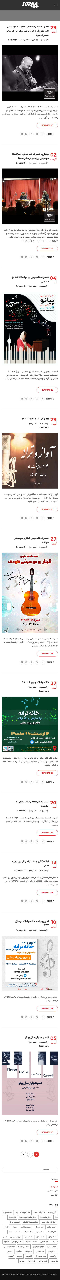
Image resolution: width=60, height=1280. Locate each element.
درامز (15, 1227)
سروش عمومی (15, 1236)
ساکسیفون (40, 1236)
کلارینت (29, 1256)
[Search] (54, 1170)
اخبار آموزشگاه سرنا (23, 1212)
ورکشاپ (53, 1256)
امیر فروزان (39, 1227)
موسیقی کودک (23, 1246)
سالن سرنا (32, 40)
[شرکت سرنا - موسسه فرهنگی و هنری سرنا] (31, 5)
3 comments (20, 870)
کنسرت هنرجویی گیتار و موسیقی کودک (31, 540)
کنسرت (19, 1256)
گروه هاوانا (43, 1261)
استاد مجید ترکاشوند (30, 1222)
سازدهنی (39, 1232)
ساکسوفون (52, 1236)
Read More (47, 125)
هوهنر (9, 1251)
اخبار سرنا (24, 40)
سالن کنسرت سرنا (15, 1232)
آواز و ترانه (52, 1212)
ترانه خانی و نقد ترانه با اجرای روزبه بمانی (30, 864)
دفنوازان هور (51, 1232)
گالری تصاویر (53, 1190)
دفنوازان (6, 1227)
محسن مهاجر (17, 1241)
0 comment (13, 40)
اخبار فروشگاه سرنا (49, 1222)
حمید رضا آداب (25, 1227)
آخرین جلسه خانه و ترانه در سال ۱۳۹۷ (32, 923)
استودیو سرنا (15, 1222)
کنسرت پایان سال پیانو (37, 1037)
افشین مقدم (51, 1227)
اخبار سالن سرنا (45, 1217)
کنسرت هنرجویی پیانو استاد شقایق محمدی (30, 279)
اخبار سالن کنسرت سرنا (27, 1217)
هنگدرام (19, 1251)
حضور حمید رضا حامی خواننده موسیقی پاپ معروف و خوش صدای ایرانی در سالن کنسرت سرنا (27, 31)
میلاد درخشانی (9, 1246)
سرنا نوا (43, 40)
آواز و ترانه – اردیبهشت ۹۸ (35, 419)
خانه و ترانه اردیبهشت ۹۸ (35, 682)
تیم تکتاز (5, 1274)
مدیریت (43, 163)
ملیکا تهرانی (51, 1246)
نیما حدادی (40, 1251)
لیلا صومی (44, 1241)
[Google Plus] (26, 134)
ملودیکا (6, 1241)
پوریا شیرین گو (40, 1256)
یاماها (22, 1261)
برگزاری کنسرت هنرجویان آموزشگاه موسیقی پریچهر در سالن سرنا (30, 156)
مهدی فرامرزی (38, 1246)
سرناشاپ (28, 1236)
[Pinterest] (31, 134)
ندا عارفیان (52, 1251)
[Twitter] (37, 134)
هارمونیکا (28, 1251)
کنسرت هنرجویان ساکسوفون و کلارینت (32, 804)
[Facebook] (42, 134)
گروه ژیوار (31, 1261)
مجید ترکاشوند (31, 1241)
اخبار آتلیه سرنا (39, 1212)
